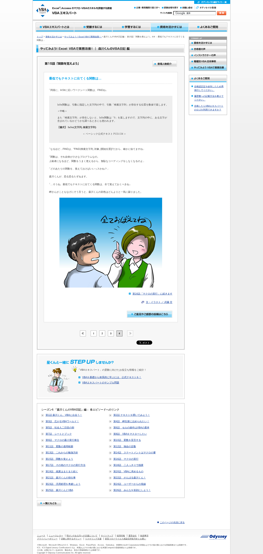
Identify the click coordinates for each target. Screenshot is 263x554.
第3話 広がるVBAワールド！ (62, 421)
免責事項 (144, 536)
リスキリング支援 (93, 539)
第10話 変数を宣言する (127, 440)
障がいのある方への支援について (82, 536)
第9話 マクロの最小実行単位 (62, 440)
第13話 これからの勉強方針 (62, 452)
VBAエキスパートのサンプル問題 (100, 382)
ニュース (41, 536)
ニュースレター (56, 536)
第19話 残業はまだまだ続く (62, 471)
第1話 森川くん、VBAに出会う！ (64, 415)
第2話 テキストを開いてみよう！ (131, 415)
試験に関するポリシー (71, 539)
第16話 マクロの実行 (125, 459)
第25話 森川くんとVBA (59, 490)
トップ (40, 37)
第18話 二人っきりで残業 (128, 465)
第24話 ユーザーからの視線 (129, 484)
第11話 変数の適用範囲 (59, 446)
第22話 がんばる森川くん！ (129, 477)
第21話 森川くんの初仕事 (61, 477)
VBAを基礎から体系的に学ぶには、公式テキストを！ (111, 377)
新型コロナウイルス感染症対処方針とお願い (125, 539)
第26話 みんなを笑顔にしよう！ (132, 490)
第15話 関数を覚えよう (59, 459)
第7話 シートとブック (59, 433)
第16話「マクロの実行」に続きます (152, 293)
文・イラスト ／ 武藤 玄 (159, 302)
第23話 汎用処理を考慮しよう (63, 484)
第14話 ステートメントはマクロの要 (134, 452)
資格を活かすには (53, 37)
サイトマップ (107, 536)
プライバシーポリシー (47, 539)
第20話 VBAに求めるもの (128, 471)
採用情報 (121, 536)
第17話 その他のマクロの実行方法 (65, 465)
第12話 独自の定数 (124, 446)
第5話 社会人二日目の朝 (60, 427)
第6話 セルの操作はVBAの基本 (131, 427)
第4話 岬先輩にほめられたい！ (131, 421)
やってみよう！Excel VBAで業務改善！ (83, 37)
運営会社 (132, 536)
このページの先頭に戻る (172, 522)
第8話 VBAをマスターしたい (130, 433)
